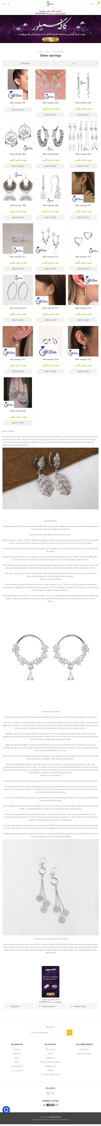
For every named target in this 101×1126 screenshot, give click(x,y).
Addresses (50, 1058)
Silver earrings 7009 (50, 205)
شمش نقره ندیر (17, 1070)
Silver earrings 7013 (83, 257)
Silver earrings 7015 (50, 308)
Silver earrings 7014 (18, 308)
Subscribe (69, 1032)
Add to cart (18, 110)
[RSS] (53, 1093)
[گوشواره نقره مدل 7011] (18, 238)
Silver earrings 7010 (83, 205)
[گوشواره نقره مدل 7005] (18, 136)
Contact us (16, 1053)
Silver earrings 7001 (18, 103)
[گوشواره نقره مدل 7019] (83, 341)
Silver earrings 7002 (50, 103)
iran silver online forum (50, 1074)
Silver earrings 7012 (50, 257)
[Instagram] (48, 1093)
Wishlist (50, 1070)
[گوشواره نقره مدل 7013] (83, 238)
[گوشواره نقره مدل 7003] (83, 84)
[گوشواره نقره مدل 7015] (50, 290)
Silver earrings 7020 (18, 411)
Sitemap (17, 1049)
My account (50, 1049)
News (17, 1062)
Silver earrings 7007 (83, 154)
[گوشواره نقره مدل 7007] (83, 136)
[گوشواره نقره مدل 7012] (50, 238)
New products (17, 1066)
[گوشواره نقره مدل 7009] (50, 187)
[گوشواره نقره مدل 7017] (18, 341)
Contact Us (84, 1049)
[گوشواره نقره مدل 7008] (18, 187)
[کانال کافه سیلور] (50, 29)
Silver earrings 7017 (18, 359)
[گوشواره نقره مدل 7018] (50, 341)
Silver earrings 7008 (18, 205)
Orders (50, 1053)
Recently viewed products (50, 1062)
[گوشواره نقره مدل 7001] (18, 84)
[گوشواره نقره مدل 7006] (50, 136)
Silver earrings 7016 (83, 308)
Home (40, 52)
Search (17, 1058)
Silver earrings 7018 (50, 359)
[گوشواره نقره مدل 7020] (18, 392)
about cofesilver (84, 1053)
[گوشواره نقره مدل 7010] (83, 187)
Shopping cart (50, 1066)
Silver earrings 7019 (83, 359)
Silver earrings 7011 (18, 257)
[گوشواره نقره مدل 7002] (50, 84)
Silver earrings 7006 (50, 154)
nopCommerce (55, 1117)
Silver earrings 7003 (83, 103)
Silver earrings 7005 (18, 154)
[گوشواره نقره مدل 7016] (83, 290)
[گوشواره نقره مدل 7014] (18, 290)
